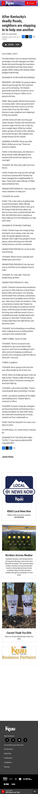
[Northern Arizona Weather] (19, 538)
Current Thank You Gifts (19, 632)
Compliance (8, 762)
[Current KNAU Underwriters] (19, 652)
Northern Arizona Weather (19, 555)
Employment (8, 758)
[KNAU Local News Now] (19, 489)
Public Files (7, 753)
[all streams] (35, 791)
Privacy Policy (8, 749)
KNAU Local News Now (19, 511)
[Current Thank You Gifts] (19, 605)
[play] (3, 791)
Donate (31, 3)
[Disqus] (19, 693)
